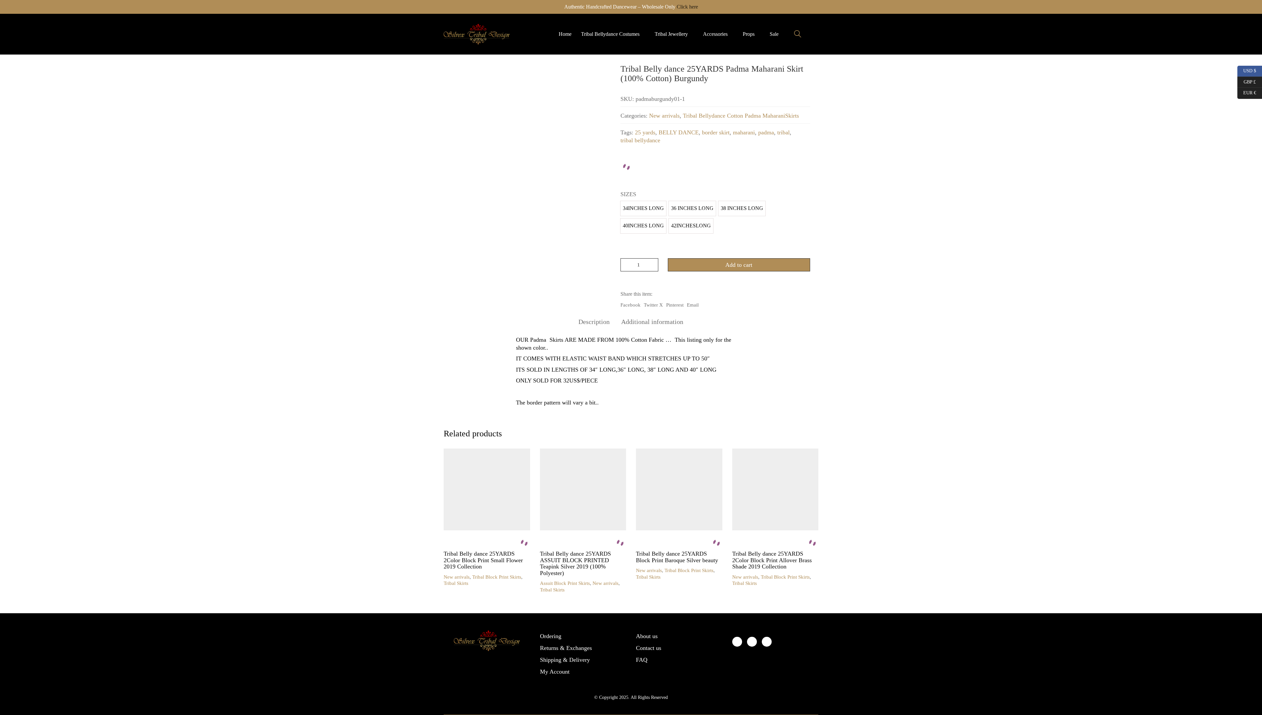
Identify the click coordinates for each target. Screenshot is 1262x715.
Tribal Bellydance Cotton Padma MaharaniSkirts (741, 115)
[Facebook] (737, 642)
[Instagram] (767, 642)
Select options (458, 577)
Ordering (550, 636)
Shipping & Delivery (565, 660)
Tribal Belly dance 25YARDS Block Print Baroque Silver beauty (677, 557)
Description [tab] (594, 321)
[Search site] (797, 34)
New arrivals (664, 115)
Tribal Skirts (456, 583)
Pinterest (675, 305)
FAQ (641, 660)
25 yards (645, 132)
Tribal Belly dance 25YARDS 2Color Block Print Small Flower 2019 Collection (483, 560)
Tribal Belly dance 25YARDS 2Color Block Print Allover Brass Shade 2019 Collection (772, 560)
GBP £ (1246, 81)
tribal (783, 132)
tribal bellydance (640, 140)
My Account (555, 671)
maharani (744, 132)
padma (766, 132)
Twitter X (653, 305)
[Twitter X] (752, 642)
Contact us (648, 648)
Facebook (630, 305)
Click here (687, 7)
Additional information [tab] (652, 321)
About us (647, 636)
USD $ (1247, 70)
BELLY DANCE (679, 132)
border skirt (716, 132)
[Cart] (814, 34)
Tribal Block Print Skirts (496, 577)
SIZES (628, 194)
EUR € (1246, 92)
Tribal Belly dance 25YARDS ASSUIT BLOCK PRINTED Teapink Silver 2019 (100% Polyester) (575, 563)
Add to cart (738, 265)
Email (693, 305)
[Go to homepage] (476, 34)
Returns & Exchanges (566, 648)
